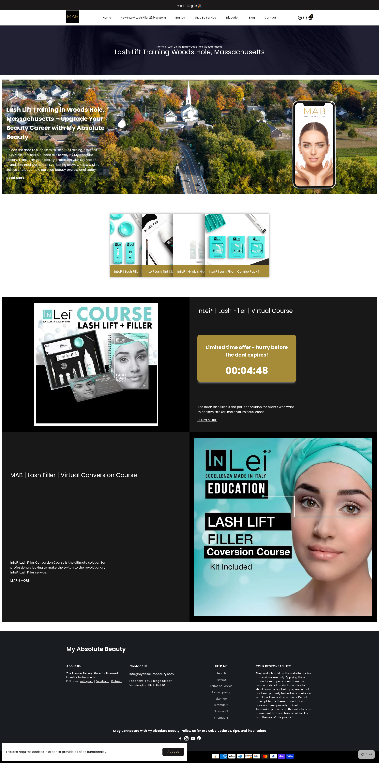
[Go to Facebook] (180, 739)
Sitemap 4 (221, 718)
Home (107, 18)
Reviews (221, 680)
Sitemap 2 (221, 705)
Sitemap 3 (221, 711)
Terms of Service (221, 686)
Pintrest (116, 681)
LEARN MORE (207, 420)
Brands (180, 18)
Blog (252, 18)
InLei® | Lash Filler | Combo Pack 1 (234, 271)
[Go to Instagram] (186, 739)
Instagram (86, 681)
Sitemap (221, 699)
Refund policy (221, 692)
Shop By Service (205, 18)
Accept (173, 751)
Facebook (102, 681)
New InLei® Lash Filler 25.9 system (143, 18)
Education (232, 18)
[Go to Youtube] (192, 739)
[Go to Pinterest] (199, 739)
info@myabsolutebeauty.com (151, 674)
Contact (270, 18)
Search (221, 673)
